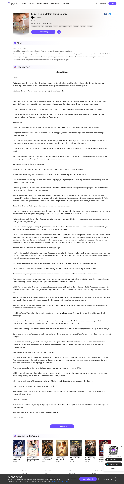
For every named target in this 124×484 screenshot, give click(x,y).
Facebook (114, 468)
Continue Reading (62, 426)
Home (24, 4)
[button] (43, 32)
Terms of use (71, 473)
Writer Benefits (55, 4)
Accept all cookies (88, 479)
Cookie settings (107, 479)
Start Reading (43, 32)
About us (24, 473)
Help (46, 473)
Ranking (31, 4)
